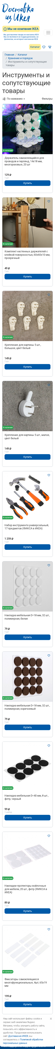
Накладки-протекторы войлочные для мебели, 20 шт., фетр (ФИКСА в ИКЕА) (26, 889)
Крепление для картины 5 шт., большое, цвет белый (23, 346)
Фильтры (47, 98)
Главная (9, 54)
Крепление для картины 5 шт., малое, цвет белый (27, 436)
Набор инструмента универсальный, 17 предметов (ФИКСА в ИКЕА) (27, 527)
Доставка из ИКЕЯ (18, 1036)
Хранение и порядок (20, 58)
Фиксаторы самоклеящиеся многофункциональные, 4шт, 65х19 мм (26, 982)
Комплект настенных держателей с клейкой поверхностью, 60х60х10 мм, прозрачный (27, 254)
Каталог (35, 46)
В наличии (8, 150)
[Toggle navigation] (48, 32)
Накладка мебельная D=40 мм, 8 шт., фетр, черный (26, 797)
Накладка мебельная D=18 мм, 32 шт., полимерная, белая (27, 617)
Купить (27, 183)
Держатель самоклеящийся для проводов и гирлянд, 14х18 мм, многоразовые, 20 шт (24, 161)
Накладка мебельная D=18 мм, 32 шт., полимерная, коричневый (27, 707)
